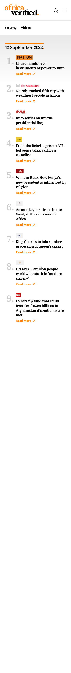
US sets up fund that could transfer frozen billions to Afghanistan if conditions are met (40, 308)
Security (10, 28)
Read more (23, 74)
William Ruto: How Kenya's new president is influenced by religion (41, 182)
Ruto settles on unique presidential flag (34, 120)
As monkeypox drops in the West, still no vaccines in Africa (39, 214)
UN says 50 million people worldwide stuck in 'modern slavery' (39, 274)
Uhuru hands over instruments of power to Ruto (40, 65)
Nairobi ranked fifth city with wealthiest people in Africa (40, 93)
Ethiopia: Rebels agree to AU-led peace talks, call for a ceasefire (40, 150)
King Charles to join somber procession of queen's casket (39, 244)
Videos (25, 28)
